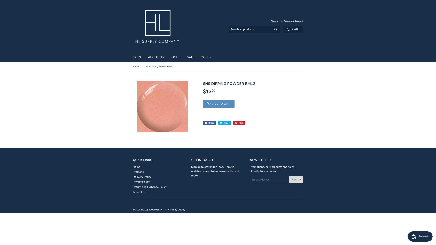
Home (137, 57)
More (205, 57)
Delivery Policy (142, 177)
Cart (296, 29)
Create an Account (293, 21)
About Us (156, 57)
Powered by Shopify (175, 209)
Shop (174, 57)
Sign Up (296, 179)
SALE (191, 57)
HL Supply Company (151, 209)
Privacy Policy (141, 182)
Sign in (274, 21)
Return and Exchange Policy (150, 187)
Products (138, 172)
